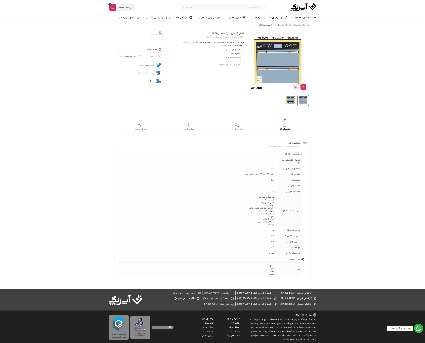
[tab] (284, 127)
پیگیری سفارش (207, 335)
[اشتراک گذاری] (303, 87)
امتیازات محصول (140, 129)
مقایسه (153, 56)
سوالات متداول (207, 327)
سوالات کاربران (188, 129)
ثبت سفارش (208, 323)
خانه (308, 25)
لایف (238, 42)
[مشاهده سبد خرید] (112, 7)
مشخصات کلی (285, 129)
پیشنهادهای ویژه (233, 335)
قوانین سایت (208, 331)
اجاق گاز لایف (226, 45)
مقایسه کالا (235, 323)
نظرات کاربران (236, 129)
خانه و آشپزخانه (299, 25)
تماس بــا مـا (235, 331)
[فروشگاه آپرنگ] (292, 7)
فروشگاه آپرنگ (234, 327)
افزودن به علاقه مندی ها (128, 56)
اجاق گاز (288, 25)
